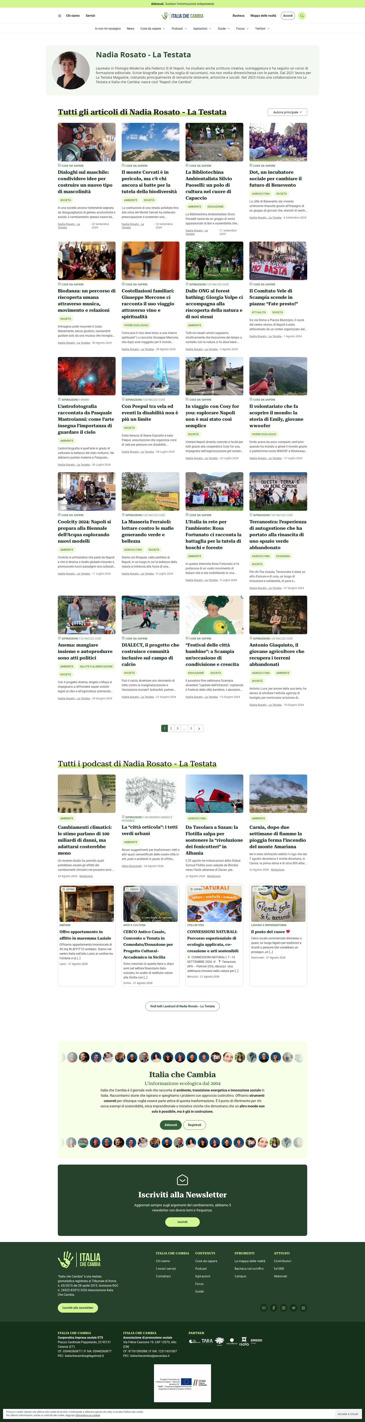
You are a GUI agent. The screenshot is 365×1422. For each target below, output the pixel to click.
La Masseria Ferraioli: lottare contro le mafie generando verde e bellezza (148, 531)
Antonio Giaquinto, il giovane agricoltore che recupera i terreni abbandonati (276, 654)
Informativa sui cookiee (87, 1415)
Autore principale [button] (286, 112)
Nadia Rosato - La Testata (69, 225)
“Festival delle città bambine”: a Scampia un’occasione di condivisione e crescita (212, 654)
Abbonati (171, 1125)
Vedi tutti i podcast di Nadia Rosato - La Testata (182, 1006)
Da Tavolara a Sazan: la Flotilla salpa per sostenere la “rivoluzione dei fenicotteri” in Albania (214, 840)
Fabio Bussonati (132, 866)
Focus (199, 1284)
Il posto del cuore (268, 931)
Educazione (216, 206)
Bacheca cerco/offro (249, 1268)
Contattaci (163, 1276)
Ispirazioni (202, 1276)
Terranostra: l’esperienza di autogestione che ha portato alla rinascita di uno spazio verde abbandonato (277, 534)
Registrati (194, 1125)
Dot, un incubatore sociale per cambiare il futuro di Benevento (275, 179)
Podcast (201, 1268)
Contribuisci (282, 1261)
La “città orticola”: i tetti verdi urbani (150, 830)
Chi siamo (163, 1261)
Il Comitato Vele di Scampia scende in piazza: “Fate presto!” (273, 297)
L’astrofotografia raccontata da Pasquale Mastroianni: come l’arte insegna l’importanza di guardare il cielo (86, 419)
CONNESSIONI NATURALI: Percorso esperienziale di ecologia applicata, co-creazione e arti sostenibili (213, 941)
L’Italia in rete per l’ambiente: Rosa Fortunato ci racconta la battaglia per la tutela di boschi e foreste (213, 534)
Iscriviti (182, 1222)
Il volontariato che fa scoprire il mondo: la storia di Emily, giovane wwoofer (276, 416)
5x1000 (279, 1268)
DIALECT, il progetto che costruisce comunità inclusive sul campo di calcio (150, 654)
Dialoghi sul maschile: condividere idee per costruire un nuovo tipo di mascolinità (85, 182)
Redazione (86, 876)
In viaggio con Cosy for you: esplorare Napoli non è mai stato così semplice (212, 416)
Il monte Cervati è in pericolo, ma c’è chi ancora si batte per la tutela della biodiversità (149, 182)
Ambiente (194, 325)
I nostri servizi (166, 1268)
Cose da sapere (206, 1261)
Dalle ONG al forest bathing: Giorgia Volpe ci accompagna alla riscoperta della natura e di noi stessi (214, 303)
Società (65, 200)
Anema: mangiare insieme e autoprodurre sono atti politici (85, 651)
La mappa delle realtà (250, 1261)
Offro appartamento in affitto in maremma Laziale (85, 934)
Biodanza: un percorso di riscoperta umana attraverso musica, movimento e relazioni (87, 300)
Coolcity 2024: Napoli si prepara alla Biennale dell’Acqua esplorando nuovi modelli (84, 531)
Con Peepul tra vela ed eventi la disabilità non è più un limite (150, 413)
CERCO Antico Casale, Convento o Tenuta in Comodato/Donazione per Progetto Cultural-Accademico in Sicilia (148, 944)
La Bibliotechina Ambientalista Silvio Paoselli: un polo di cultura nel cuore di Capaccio (209, 185)
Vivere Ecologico (136, 325)
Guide (199, 1291)
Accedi (288, 15)
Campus (240, 1276)
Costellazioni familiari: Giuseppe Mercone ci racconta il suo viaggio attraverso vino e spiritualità (148, 303)
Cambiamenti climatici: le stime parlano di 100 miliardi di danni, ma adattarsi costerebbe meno (85, 840)
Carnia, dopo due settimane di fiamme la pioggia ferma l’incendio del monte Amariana (277, 837)
